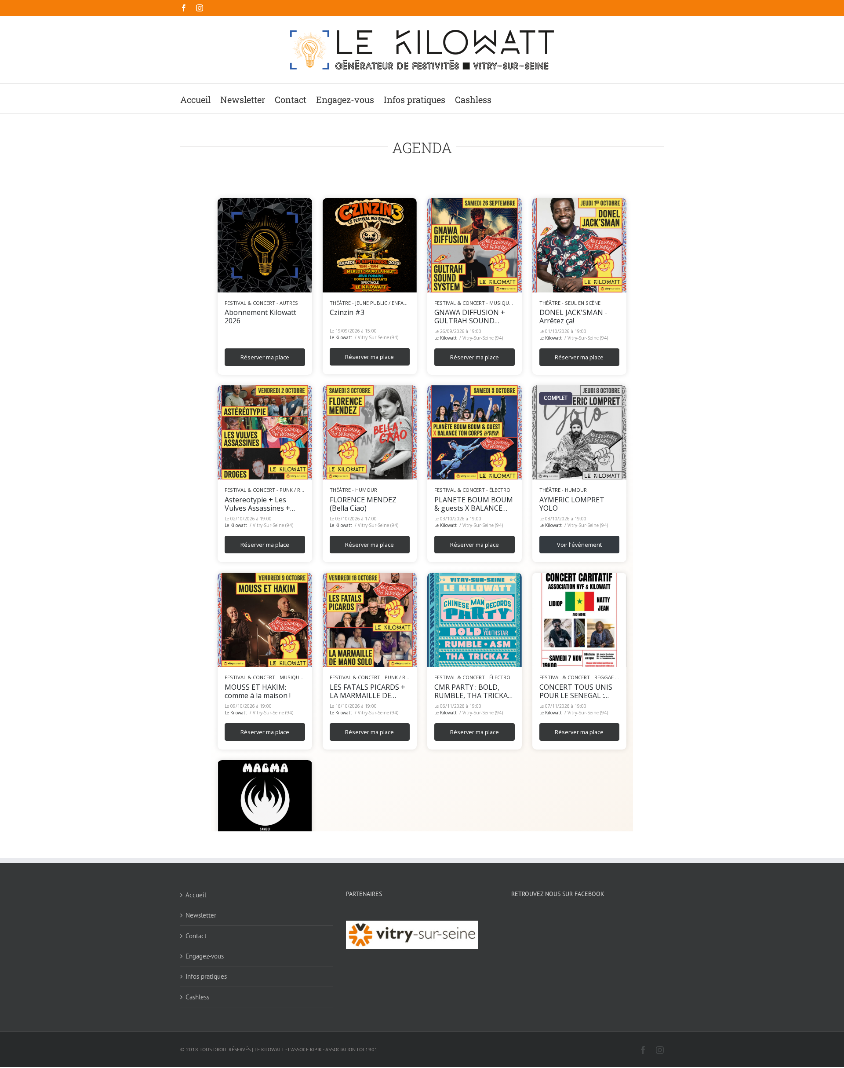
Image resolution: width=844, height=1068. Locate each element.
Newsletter (201, 915)
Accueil (196, 895)
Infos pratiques (206, 976)
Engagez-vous (205, 956)
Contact (196, 936)
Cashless (197, 997)
